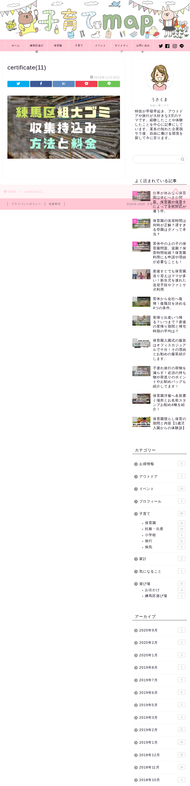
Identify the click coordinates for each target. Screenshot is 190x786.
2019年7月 (160, 680)
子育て (79, 45)
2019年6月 (160, 693)
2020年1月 (160, 655)
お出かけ (163, 590)
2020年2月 (160, 643)
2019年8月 (160, 667)
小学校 (163, 535)
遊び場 (161, 584)
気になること (160, 571)
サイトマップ (121, 47)
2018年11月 (161, 767)
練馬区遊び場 (37, 47)
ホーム (16, 45)
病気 (163, 547)
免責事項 (55, 203)
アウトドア (160, 476)
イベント (100, 45)
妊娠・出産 (164, 529)
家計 (160, 559)
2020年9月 (160, 630)
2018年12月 (161, 755)
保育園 (58, 45)
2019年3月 (160, 717)
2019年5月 (160, 705)
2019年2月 (161, 730)
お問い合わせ (143, 47)
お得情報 (160, 464)
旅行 (164, 541)
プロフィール (160, 501)
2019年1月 (161, 742)
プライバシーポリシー (26, 203)
